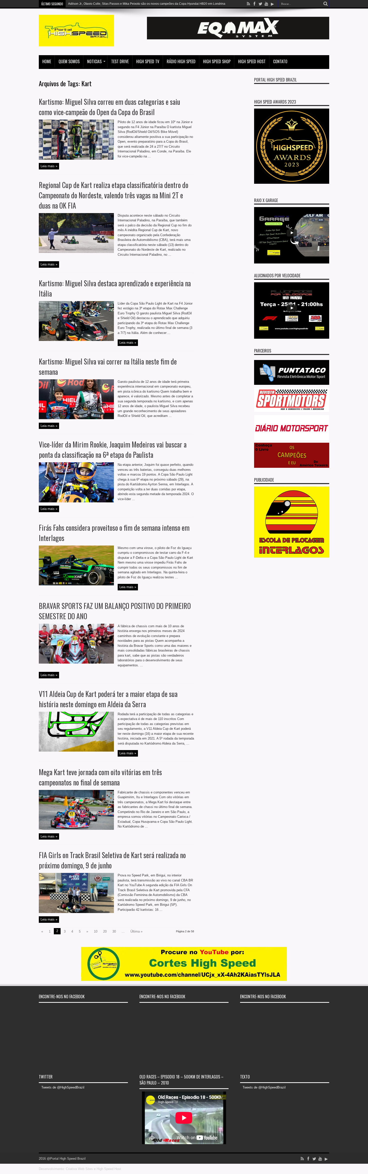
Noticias (94, 61)
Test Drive (120, 61)
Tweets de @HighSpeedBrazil (62, 1087)
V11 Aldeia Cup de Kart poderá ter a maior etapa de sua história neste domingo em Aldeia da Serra (108, 699)
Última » (136, 931)
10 (95, 931)
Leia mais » (49, 166)
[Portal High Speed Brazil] (76, 43)
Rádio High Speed (181, 61)
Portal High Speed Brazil (275, 80)
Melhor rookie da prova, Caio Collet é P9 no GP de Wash (106, 4)
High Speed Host (252, 61)
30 (114, 931)
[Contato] (238, 38)
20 (105, 931)
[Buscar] (325, 4)
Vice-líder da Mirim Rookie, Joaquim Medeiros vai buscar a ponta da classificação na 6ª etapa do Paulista (113, 449)
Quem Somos (69, 61)
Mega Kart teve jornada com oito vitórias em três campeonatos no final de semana (100, 777)
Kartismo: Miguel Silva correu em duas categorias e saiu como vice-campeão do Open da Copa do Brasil (109, 107)
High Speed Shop (217, 61)
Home (46, 61)
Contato (280, 61)
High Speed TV (147, 61)
